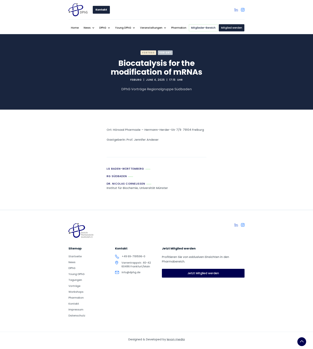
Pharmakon (178, 28)
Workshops (75, 292)
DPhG (71, 268)
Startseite (75, 256)
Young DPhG (76, 274)
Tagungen (75, 280)
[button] (89, 27)
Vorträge (74, 286)
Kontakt (101, 10)
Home (75, 28)
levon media (176, 339)
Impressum (75, 309)
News (71, 262)
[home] (78, 9)
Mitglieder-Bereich (203, 28)
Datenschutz (76, 315)
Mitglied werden (231, 28)
